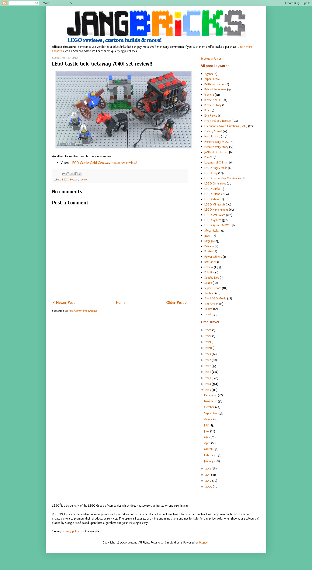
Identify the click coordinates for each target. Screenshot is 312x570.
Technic (209, 293)
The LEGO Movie (215, 298)
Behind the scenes (215, 89)
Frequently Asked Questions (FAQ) (225, 126)
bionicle (209, 94)
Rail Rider (210, 262)
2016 (208, 372)
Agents (208, 74)
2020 (209, 348)
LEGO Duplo (212, 189)
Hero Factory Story (216, 147)
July (206, 425)
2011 (208, 474)
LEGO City (210, 173)
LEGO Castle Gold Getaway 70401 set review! (103, 163)
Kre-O (208, 157)
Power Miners (213, 256)
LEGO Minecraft (214, 204)
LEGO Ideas (211, 199)
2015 (208, 378)
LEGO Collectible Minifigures (222, 178)
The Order (211, 304)
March (209, 449)
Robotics (209, 272)
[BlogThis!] (68, 174)
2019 (208, 354)
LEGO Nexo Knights (216, 209)
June (207, 431)
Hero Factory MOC (216, 142)
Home (120, 302)
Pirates (208, 251)
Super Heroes (212, 288)
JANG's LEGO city (215, 152)
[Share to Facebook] (76, 174)
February (210, 455)
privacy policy (71, 531)
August (208, 419)
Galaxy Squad (213, 131)
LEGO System (70, 179)
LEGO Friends (213, 194)
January (209, 461)
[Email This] (64, 174)
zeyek (208, 314)
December (211, 395)
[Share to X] (72, 174)
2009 (209, 486)
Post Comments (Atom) (83, 311)
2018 (208, 360)
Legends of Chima (215, 162)
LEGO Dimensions (215, 183)
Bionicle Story (212, 105)
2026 (208, 330)
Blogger (204, 542)
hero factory (212, 136)
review (83, 179)
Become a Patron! (211, 58)
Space (208, 283)
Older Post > (176, 302)
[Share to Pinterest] (80, 174)
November (211, 401)
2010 (208, 480)
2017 (208, 366)
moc (207, 236)
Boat (207, 110)
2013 (208, 390)
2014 (208, 384)
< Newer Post (64, 302)
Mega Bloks (211, 230)
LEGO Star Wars (214, 215)
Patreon (209, 246)
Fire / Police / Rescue (217, 121)
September (211, 413)
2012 (208, 468)
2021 (208, 342)
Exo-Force (210, 115)
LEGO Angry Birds (215, 168)
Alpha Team (212, 79)
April (207, 443)
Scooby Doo (211, 277)
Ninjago (209, 241)
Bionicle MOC (213, 100)
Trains (208, 309)
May (207, 437)
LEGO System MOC (216, 225)
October (209, 407)
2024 (208, 336)
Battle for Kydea (214, 84)
